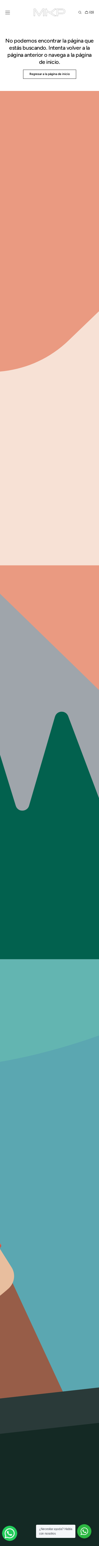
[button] (7, 12)
